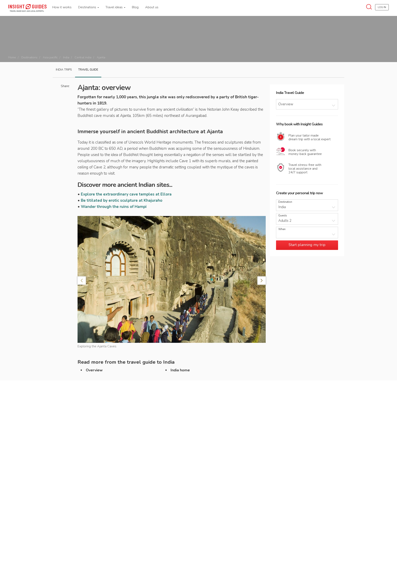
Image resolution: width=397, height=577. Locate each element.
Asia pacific (50, 57)
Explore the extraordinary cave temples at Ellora (126, 194)
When (282, 229)
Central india (83, 57)
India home (180, 370)
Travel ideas (114, 7)
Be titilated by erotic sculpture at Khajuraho (121, 200)
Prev (82, 280)
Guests (282, 215)
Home (12, 57)
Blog (135, 7)
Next (261, 280)
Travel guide (88, 70)
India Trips (64, 70)
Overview (94, 370)
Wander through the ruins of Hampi (114, 206)
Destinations (87, 7)
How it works (62, 7)
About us (151, 7)
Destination (285, 202)
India (66, 57)
